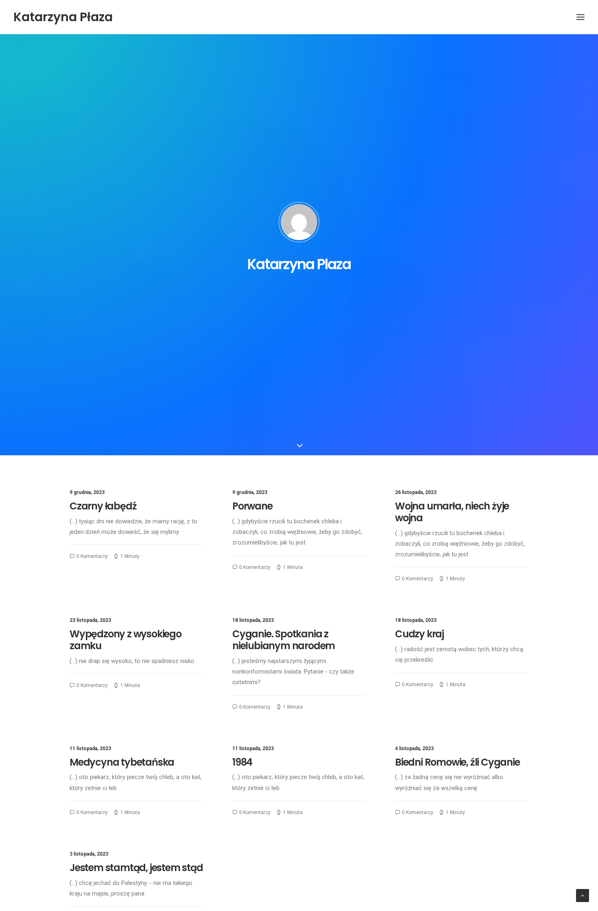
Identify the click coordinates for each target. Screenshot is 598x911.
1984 (242, 762)
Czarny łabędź (103, 506)
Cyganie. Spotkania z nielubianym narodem (283, 639)
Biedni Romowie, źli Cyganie (457, 762)
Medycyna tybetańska (122, 762)
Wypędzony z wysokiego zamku (125, 639)
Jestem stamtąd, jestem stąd (136, 867)
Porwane (252, 506)
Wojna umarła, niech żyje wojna (452, 512)
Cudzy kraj (419, 634)
